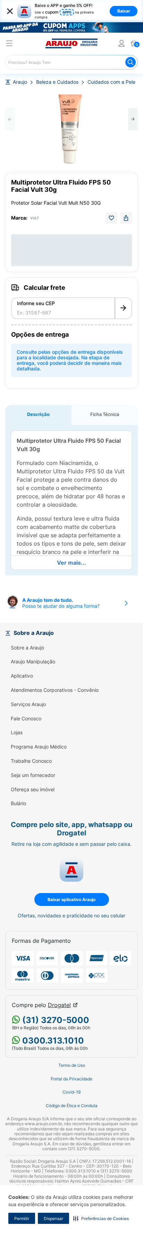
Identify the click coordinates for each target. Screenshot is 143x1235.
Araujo (20, 82)
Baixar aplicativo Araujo (71, 899)
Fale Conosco (26, 718)
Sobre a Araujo (27, 648)
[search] (71, 62)
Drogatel (59, 1005)
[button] (101, 1218)
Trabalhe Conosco (31, 761)
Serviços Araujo (28, 704)
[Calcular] (123, 308)
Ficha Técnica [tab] (104, 414)
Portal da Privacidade (71, 1079)
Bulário (18, 803)
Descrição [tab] (38, 414)
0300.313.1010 (52, 1041)
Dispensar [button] (53, 1218)
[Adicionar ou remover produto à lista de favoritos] (111, 218)
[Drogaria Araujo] (71, 43)
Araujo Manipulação (33, 661)
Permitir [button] (21, 1218)
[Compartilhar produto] (126, 218)
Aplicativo (22, 676)
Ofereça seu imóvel (32, 789)
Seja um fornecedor (33, 775)
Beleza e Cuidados (57, 82)
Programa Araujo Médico (39, 747)
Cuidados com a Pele (111, 82)
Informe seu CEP (36, 303)
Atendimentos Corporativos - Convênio (55, 690)
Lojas (17, 732)
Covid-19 (71, 1092)
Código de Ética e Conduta (72, 1105)
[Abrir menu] (9, 44)
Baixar (123, 11)
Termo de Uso (71, 1065)
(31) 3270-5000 (54, 1020)
